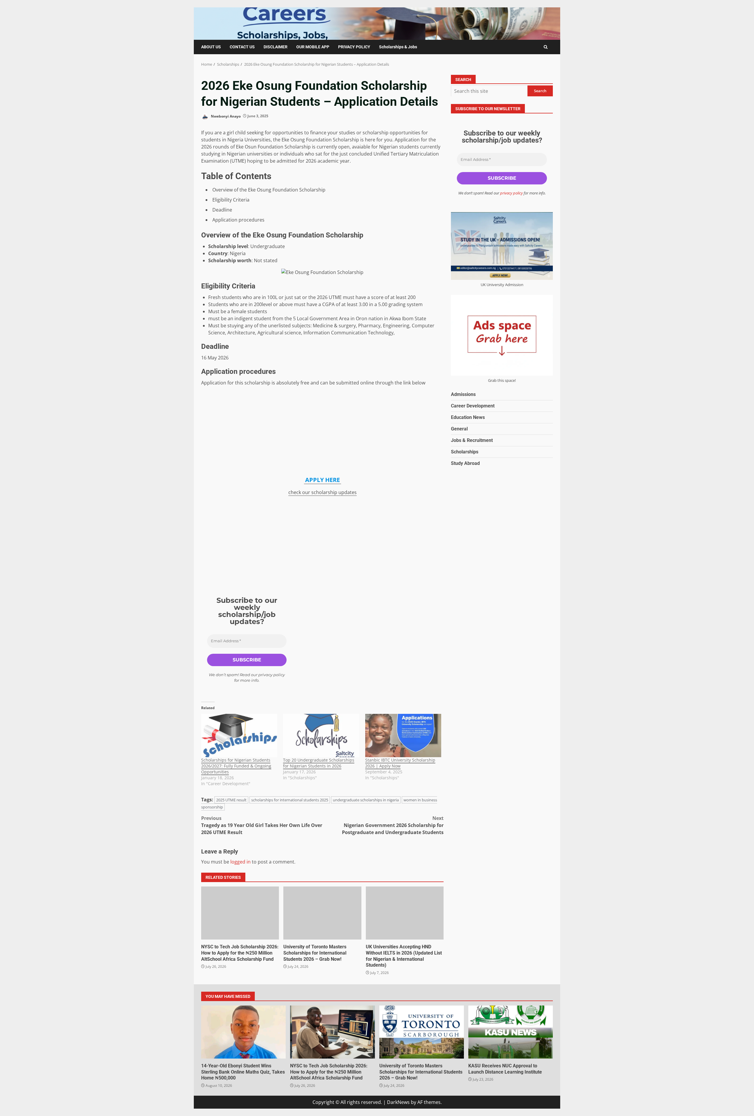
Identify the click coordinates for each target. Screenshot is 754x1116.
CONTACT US (242, 46)
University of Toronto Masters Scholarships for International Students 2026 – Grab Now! (322, 913)
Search (463, 79)
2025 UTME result (231, 800)
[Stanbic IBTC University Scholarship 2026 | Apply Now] (403, 735)
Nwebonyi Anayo (225, 115)
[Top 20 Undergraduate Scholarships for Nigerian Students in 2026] (321, 735)
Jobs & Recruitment (472, 440)
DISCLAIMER (275, 46)
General (459, 428)
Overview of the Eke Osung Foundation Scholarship (268, 189)
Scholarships (464, 451)
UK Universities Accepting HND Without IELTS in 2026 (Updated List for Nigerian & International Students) (405, 913)
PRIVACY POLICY (354, 46)
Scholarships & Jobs (398, 46)
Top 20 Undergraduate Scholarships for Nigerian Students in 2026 (318, 763)
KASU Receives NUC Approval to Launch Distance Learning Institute (510, 1032)
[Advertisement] (322, 432)
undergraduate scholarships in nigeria (366, 800)
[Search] (546, 47)
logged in (240, 862)
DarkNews (398, 1102)
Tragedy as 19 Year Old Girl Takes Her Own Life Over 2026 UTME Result (261, 825)
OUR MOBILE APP (312, 46)
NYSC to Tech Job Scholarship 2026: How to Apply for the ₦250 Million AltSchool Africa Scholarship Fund (240, 913)
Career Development (473, 405)
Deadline (222, 210)
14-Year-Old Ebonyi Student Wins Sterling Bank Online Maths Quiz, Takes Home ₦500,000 (243, 1032)
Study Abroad (465, 463)
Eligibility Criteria (230, 200)
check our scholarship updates (322, 492)
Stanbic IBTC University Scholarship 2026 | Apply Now (400, 763)
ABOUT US (211, 46)
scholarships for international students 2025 (289, 800)
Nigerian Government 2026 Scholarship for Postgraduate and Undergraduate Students (393, 825)
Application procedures (238, 220)
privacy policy (271, 674)
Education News (468, 417)
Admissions (463, 394)
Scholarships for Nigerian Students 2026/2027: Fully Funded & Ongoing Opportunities (236, 766)
